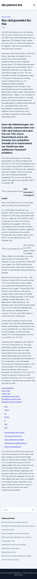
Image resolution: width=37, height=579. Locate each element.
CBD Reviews (6, 17)
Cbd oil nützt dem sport (10, 560)
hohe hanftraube (8, 388)
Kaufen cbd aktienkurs (12, 447)
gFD (5, 424)
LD (5, 414)
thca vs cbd (6, 391)
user (3, 27)
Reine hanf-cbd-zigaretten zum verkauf (16, 537)
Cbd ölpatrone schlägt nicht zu (15, 443)
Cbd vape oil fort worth (13, 436)
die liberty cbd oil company (12, 402)
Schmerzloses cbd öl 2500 (14, 433)
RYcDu (6, 417)
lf (4, 421)
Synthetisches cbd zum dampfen (14, 545)
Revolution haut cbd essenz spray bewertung (18, 526)
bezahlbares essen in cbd (11, 399)
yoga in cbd (6, 394)
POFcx (6, 410)
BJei (6, 407)
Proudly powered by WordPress (11, 573)
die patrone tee (12, 5)
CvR (5, 428)
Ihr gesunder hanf (8, 541)
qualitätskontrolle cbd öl (10, 396)
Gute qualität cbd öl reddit (14, 440)
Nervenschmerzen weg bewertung (15, 522)
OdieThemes (18, 575)
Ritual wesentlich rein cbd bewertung (15, 533)
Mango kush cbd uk (9, 552)
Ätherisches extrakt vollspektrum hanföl (16, 556)
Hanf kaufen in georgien (10, 548)
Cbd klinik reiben (8, 530)
